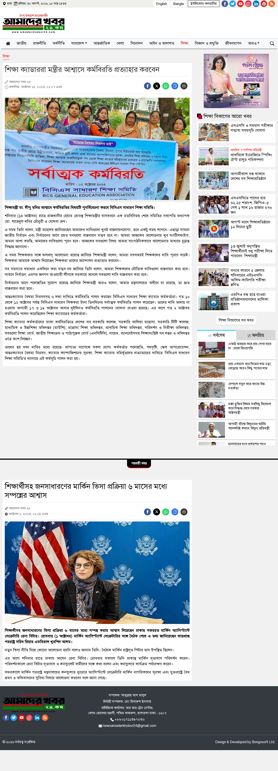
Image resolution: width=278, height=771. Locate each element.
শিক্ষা (6, 56)
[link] (203, 3)
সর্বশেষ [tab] (218, 335)
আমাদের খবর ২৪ (19, 82)
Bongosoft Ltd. (263, 742)
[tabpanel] (236, 392)
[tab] (216, 335)
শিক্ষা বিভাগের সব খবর (236, 320)
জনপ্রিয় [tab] (257, 335)
